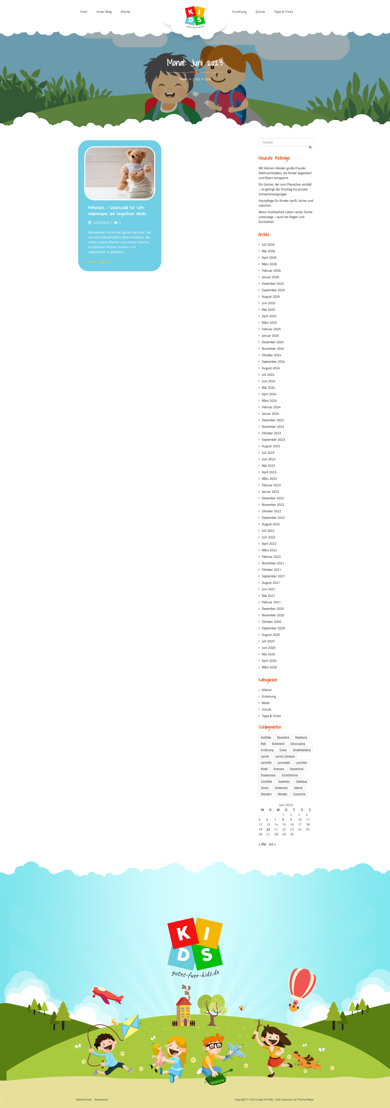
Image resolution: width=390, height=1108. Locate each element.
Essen (283, 750)
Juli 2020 (268, 641)
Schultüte (266, 781)
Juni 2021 (268, 589)
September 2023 (273, 439)
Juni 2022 (268, 537)
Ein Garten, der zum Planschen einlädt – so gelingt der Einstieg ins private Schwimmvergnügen (285, 189)
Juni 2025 (268, 303)
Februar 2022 (271, 556)
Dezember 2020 (273, 608)
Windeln (282, 794)
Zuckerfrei (299, 794)
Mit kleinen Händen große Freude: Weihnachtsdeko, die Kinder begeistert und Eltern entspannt (285, 173)
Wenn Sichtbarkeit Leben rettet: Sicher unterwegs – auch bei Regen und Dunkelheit (286, 216)
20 (268, 829)
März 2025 (269, 322)
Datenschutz (83, 1099)
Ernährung (267, 750)
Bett (263, 743)
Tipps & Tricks (271, 715)
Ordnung (278, 768)
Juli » (272, 843)
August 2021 (271, 582)
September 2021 (273, 576)
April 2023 (269, 472)
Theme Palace (305, 1099)
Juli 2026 (268, 244)
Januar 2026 (270, 277)
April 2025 (269, 316)
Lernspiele (283, 762)
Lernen (265, 756)
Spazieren (284, 781)
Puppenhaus (268, 775)
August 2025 (271, 296)
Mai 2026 (268, 251)
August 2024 (271, 368)
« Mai (262, 843)
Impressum (101, 1099)
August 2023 (271, 446)
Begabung (301, 737)
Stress (265, 787)
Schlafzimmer (290, 775)
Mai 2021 (268, 595)
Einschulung (297, 743)
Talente (298, 787)
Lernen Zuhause (285, 756)
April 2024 (269, 394)
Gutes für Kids (264, 1099)
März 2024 (269, 400)
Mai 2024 (268, 387)
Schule (266, 709)
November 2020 (273, 615)
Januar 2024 (270, 413)
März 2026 (269, 264)
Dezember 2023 (273, 420)
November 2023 (273, 426)
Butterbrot (278, 743)
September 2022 (273, 517)
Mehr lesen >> (100, 262)
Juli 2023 (268, 452)
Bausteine (283, 737)
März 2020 (269, 667)
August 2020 (271, 634)
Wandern (266, 794)
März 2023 (269, 478)
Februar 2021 (271, 602)
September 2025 (273, 290)
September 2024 (273, 361)
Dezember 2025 (273, 283)
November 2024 (273, 348)
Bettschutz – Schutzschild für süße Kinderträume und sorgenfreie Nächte (117, 210)
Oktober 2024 (271, 355)
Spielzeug (301, 781)
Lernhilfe (266, 762)
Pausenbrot (296, 768)
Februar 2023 (271, 485)
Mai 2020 (268, 654)
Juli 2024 (268, 374)
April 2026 (269, 257)
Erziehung (269, 696)
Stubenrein (281, 787)
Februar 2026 (271, 270)
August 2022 (271, 524)
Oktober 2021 (271, 569)
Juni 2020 (268, 647)
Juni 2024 (268, 381)
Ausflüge (266, 737)
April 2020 (269, 660)
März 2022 (269, 550)
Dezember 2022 (273, 498)
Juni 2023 (268, 459)
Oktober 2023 (271, 433)
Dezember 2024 (273, 342)
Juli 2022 (268, 530)
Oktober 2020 (271, 621)
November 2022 (273, 504)
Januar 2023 (270, 491)
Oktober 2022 (271, 511)
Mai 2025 (268, 309)
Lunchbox (301, 762)
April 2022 (269, 543)
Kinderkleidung (302, 750)
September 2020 (273, 628)
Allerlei (267, 689)
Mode (265, 702)
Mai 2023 (268, 465)
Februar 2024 (271, 407)
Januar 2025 (270, 335)
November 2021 (273, 563)
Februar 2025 (271, 329)
